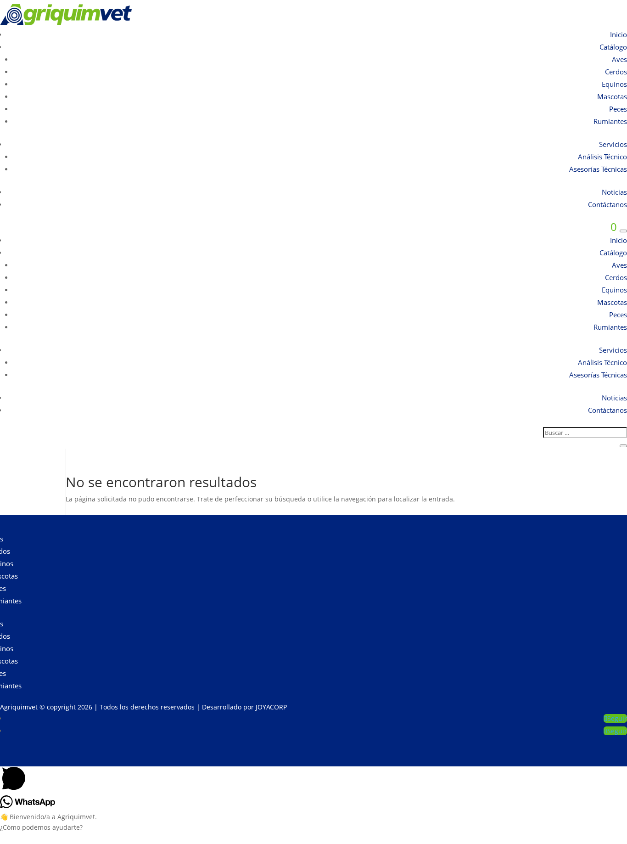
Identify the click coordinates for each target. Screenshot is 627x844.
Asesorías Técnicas (598, 169)
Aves (619, 59)
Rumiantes (610, 121)
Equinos (614, 84)
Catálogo (613, 46)
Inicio (618, 34)
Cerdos (616, 71)
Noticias (614, 192)
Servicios (613, 144)
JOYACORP (271, 707)
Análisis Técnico (602, 156)
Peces (618, 108)
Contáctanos (607, 204)
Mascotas (612, 96)
